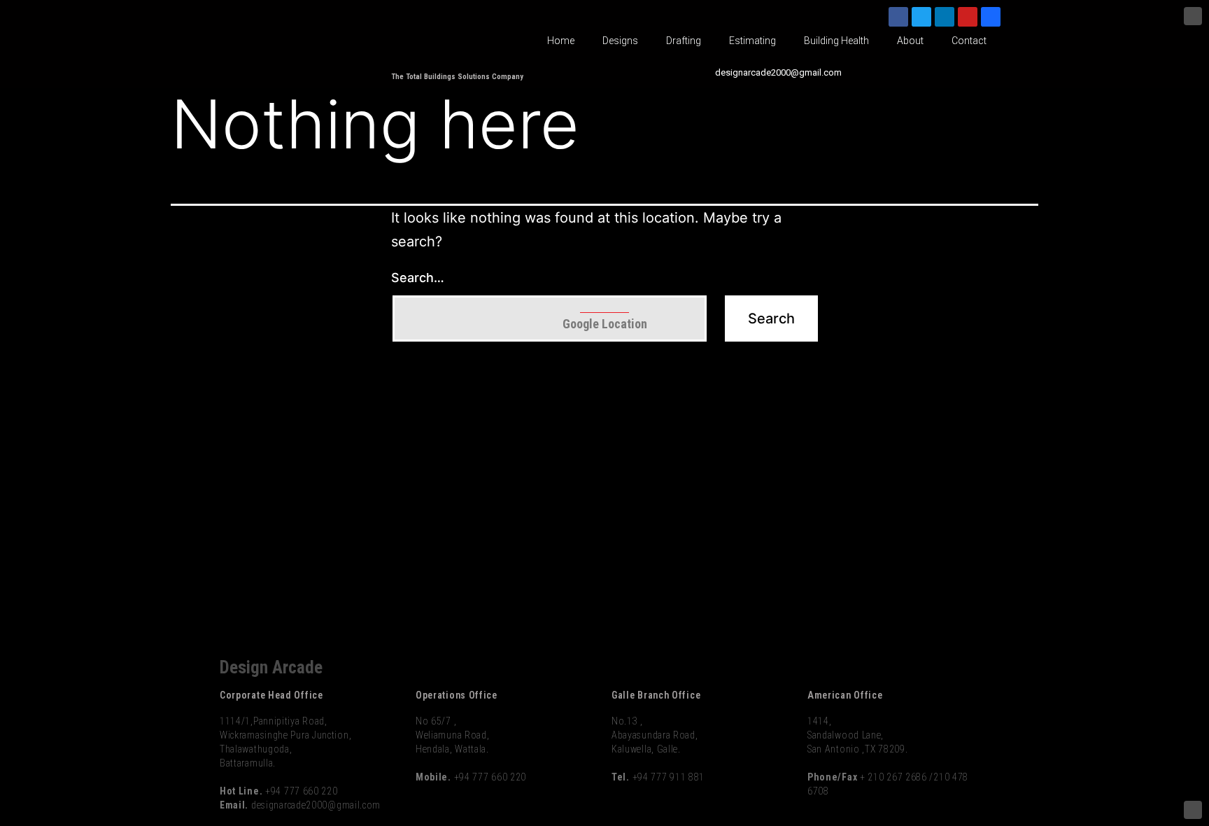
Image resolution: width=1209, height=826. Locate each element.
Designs (620, 40)
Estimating (752, 40)
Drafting (683, 40)
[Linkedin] (944, 17)
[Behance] (991, 17)
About (910, 40)
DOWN (1193, 810)
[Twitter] (921, 17)
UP (1193, 16)
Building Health (836, 40)
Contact (969, 40)
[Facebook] (898, 17)
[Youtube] (967, 17)
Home (560, 40)
